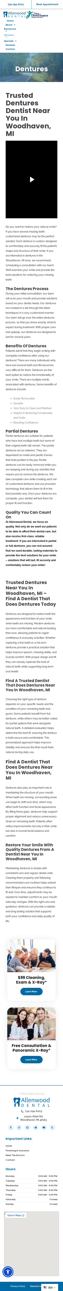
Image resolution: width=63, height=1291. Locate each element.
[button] (8, 1271)
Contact (10, 1159)
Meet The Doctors (15, 1155)
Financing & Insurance (17, 1150)
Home (9, 1145)
